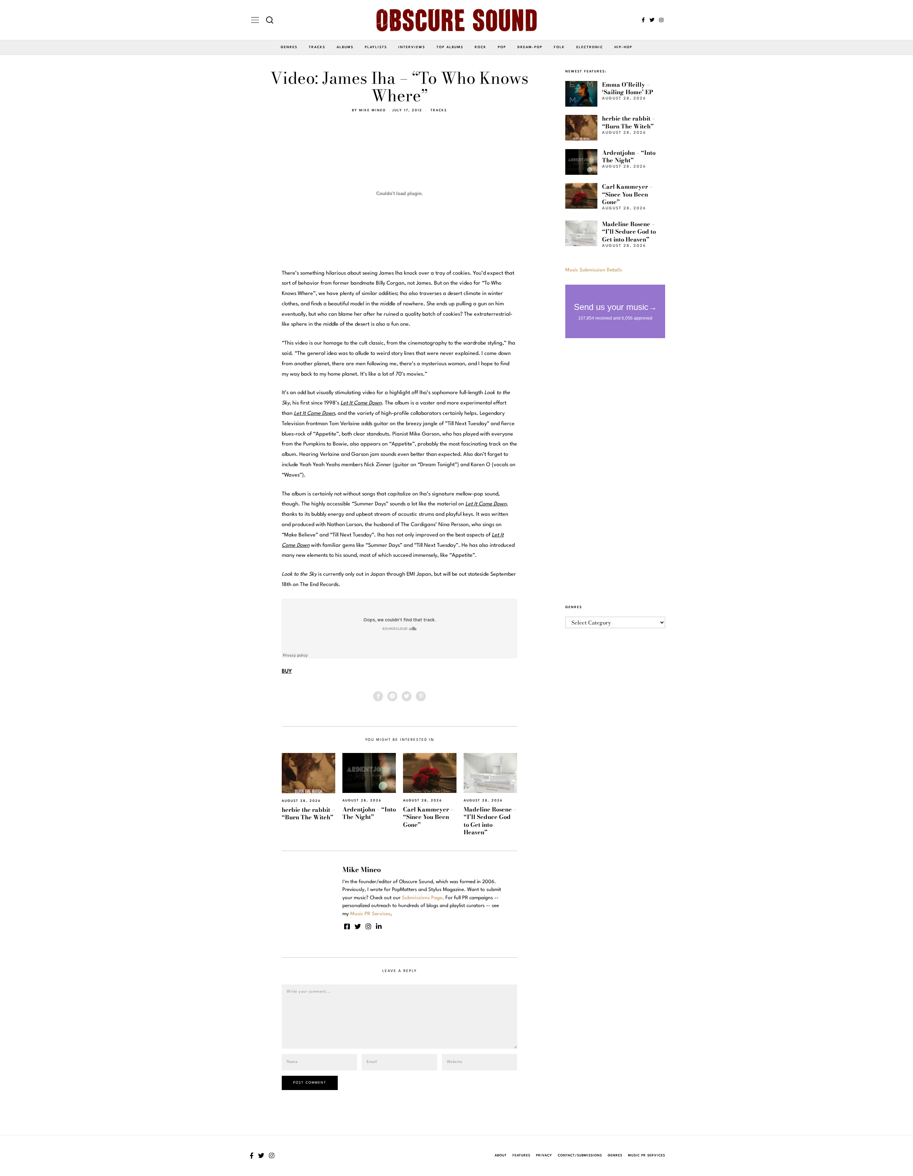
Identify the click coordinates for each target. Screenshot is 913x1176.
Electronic (589, 47)
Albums (345, 47)
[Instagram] (661, 20)
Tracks (317, 47)
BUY (287, 671)
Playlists (376, 47)
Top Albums (450, 47)
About (501, 1155)
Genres (289, 47)
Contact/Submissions (580, 1155)
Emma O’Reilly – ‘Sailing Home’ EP (627, 88)
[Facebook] (643, 20)
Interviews (411, 47)
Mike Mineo (372, 110)
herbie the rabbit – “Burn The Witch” (308, 813)
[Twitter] (652, 20)
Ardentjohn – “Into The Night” (369, 813)
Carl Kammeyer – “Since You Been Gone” (428, 817)
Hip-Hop (623, 47)
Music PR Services (646, 1155)
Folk (559, 47)
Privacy (544, 1155)
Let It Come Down (361, 403)
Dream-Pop (529, 47)
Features (521, 1155)
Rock (480, 47)
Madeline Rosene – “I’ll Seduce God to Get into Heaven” (490, 821)
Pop (502, 47)
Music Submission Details (593, 270)
